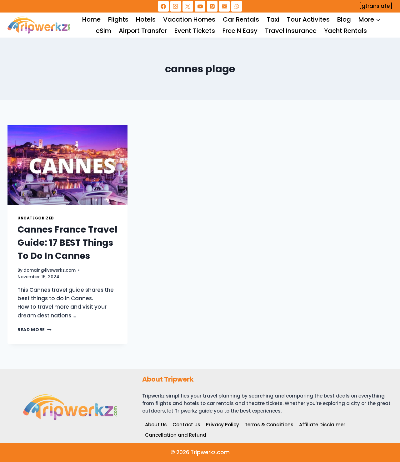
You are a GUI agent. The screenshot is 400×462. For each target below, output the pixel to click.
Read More (35, 330)
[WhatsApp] (236, 6)
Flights (118, 19)
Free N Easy (240, 30)
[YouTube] (200, 6)
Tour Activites (308, 19)
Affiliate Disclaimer (322, 424)
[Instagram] (175, 6)
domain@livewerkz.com (49, 270)
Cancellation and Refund (175, 435)
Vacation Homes (189, 19)
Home (91, 19)
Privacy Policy (222, 424)
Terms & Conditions (269, 424)
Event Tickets (194, 30)
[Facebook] (163, 6)
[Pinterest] (212, 6)
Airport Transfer (143, 30)
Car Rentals (241, 19)
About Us (156, 424)
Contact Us (186, 424)
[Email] (224, 6)
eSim (103, 30)
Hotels (146, 19)
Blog (344, 19)
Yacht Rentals (345, 30)
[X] (187, 6)
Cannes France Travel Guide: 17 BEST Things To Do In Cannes (68, 242)
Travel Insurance (291, 30)
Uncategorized (36, 218)
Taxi (273, 19)
